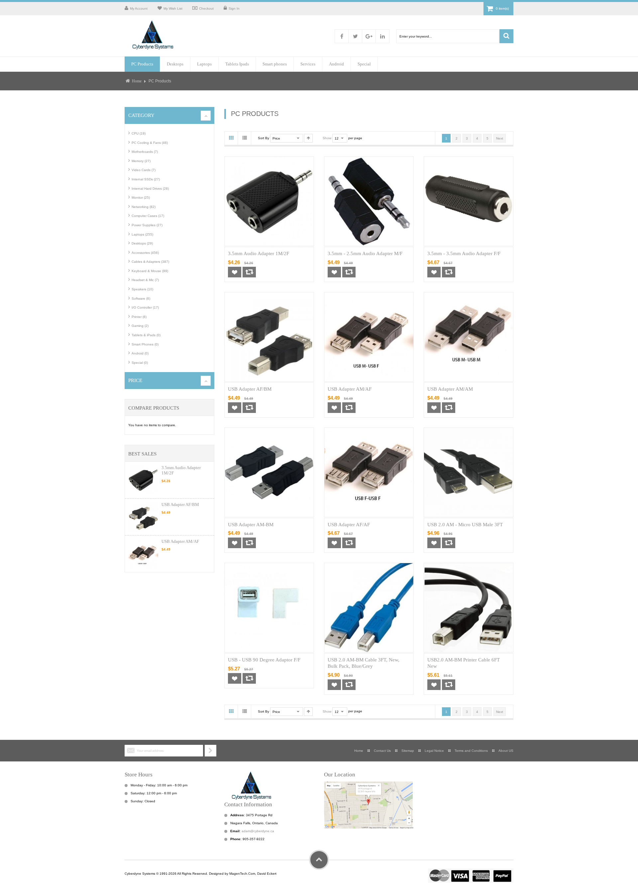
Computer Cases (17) (148, 216)
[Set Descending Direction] (308, 138)
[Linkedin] (382, 36)
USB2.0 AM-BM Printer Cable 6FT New (463, 663)
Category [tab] (141, 115)
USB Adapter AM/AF (180, 541)
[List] (244, 138)
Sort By (263, 138)
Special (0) (140, 362)
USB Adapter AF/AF (349, 524)
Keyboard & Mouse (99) (150, 271)
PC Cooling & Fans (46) (150, 143)
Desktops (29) (142, 243)
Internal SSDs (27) (146, 179)
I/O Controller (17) (145, 307)
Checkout (206, 8)
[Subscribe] (210, 750)
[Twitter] (355, 36)
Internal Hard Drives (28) (150, 188)
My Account (139, 8)
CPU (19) (139, 133)
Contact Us (382, 750)
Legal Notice (434, 750)
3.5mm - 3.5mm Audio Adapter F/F (463, 253)
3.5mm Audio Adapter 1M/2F (258, 253)
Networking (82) (144, 207)
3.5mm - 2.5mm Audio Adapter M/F (365, 253)
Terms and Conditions (471, 750)
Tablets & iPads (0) (146, 335)
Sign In (234, 8)
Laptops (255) (142, 234)
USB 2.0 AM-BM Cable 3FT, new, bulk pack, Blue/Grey (363, 663)
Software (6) (141, 298)
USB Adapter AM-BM (250, 524)
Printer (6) (139, 317)
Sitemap (407, 750)
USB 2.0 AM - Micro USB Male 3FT (465, 524)
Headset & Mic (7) (145, 280)
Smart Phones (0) (145, 344)
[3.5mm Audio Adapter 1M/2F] (143, 480)
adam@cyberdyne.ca (258, 831)
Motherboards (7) (145, 151)
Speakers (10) (142, 289)
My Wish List (172, 8)
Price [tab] (135, 380)
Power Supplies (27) (147, 225)
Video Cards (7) (144, 170)
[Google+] (369, 36)
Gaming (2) (140, 326)
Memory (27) (141, 161)
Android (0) (140, 353)
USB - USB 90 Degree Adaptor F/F (264, 659)
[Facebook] (342, 36)
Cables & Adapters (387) (150, 261)
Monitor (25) (141, 197)
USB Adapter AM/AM (450, 389)
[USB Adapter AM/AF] (143, 554)
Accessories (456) (145, 252)
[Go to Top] (319, 860)
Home (137, 81)
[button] (234, 272)
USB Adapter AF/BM (180, 504)
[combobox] (447, 36)
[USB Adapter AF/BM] (143, 517)
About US (505, 750)
